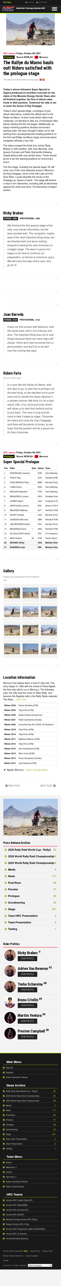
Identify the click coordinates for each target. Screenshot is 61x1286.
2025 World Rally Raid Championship (31, 863)
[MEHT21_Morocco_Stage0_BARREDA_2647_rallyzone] (30, 611)
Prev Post (14, 785)
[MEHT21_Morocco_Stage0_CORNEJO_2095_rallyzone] (30, 630)
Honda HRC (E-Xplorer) (16, 1233)
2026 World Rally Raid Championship (31, 856)
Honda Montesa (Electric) (16, 1238)
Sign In (30, 2)
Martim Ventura (30, 1015)
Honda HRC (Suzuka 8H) (16, 1209)
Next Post (47, 785)
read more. (21, 699)
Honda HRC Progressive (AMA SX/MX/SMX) (25, 1228)
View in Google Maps (36, 769)
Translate (22, 1265)
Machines (10, 1167)
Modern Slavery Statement (13, 1256)
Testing (31, 929)
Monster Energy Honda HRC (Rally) (21, 1219)
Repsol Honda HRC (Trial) (17, 1224)
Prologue (31, 896)
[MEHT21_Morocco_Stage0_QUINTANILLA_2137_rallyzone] (49, 649)
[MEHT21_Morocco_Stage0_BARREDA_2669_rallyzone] (12, 611)
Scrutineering (31, 902)
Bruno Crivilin (28, 1000)
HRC (5, 2)
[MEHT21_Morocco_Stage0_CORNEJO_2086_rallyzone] (49, 630)
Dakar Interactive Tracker (16, 1077)
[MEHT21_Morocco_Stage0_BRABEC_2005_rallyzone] (49, 593)
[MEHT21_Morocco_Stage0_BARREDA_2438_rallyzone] (49, 611)
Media (31, 869)
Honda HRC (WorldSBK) (16, 1204)
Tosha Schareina (30, 984)
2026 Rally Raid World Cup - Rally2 (31, 850)
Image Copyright (32, 1256)
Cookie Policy (35, 1251)
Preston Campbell (31, 1031)
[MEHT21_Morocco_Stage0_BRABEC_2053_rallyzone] (30, 593)
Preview (31, 889)
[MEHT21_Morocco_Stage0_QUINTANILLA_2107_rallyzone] (30, 649)
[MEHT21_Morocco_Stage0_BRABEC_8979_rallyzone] (12, 593)
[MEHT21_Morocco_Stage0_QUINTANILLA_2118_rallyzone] (12, 649)
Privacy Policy (47, 1251)
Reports (9, 1067)
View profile (27, 958)
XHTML (6, 1260)
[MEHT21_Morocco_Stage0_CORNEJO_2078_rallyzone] (12, 630)
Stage (31, 909)
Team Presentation (31, 922)
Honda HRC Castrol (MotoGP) (19, 1200)
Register (42, 2)
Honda (54, 2)
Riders (8, 1162)
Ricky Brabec (28, 953)
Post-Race (31, 883)
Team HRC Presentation (31, 916)
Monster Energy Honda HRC (30, 9)
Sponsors (10, 1176)
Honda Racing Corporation (13, 1251)
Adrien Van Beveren (33, 968)
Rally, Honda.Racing (14, 1186)
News (31, 876)
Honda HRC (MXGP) (14, 1214)
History (8, 1171)
